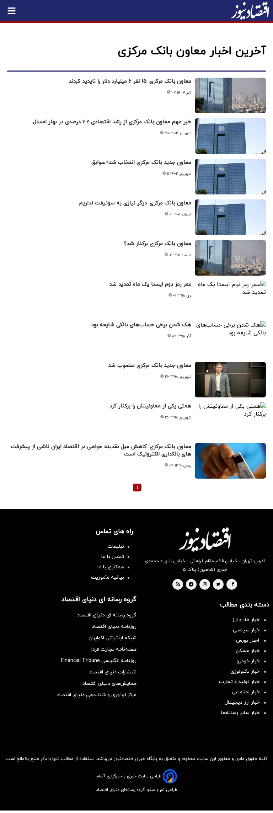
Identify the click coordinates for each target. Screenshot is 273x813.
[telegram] (191, 585)
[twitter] (218, 585)
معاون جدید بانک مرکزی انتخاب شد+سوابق (141, 162)
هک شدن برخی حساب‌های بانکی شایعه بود (141, 325)
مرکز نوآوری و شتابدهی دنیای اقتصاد (96, 695)
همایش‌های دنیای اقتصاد (109, 683)
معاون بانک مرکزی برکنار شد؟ (157, 243)
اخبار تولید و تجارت (240, 681)
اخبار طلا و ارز (246, 619)
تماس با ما (112, 556)
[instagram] (205, 585)
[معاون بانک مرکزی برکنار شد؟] (230, 258)
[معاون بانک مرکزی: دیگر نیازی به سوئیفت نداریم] (230, 217)
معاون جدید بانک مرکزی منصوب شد (149, 365)
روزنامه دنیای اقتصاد (114, 626)
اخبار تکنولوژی (245, 671)
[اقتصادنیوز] (204, 539)
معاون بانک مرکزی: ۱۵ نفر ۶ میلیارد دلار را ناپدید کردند (130, 81)
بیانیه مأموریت (107, 577)
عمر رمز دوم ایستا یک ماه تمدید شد (150, 284)
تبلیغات (115, 546)
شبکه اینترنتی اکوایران (112, 638)
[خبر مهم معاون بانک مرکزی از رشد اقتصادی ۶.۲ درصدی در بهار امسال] (230, 136)
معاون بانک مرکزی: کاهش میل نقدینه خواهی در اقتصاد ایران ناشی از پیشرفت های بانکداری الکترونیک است (101, 450)
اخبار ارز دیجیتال (243, 702)
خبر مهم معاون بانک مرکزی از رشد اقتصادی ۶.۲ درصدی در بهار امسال (112, 122)
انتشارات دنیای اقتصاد (112, 672)
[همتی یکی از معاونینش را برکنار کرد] (230, 410)
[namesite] (249, 10)
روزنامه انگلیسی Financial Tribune (98, 660)
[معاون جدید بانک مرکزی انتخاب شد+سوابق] (230, 176)
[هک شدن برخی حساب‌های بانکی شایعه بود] (230, 329)
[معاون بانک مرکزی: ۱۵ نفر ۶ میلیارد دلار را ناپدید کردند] (230, 95)
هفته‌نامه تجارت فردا (113, 649)
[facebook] (232, 585)
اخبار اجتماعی (246, 692)
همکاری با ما (110, 567)
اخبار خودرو (249, 661)
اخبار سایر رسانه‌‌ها (241, 712)
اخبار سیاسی (247, 630)
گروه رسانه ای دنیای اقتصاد (106, 615)
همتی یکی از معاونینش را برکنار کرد (150, 406)
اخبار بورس (248, 640)
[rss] (178, 585)
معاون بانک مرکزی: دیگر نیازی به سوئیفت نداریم (135, 203)
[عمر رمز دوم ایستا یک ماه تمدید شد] (230, 288)
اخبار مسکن (248, 650)
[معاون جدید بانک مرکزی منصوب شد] (230, 379)
